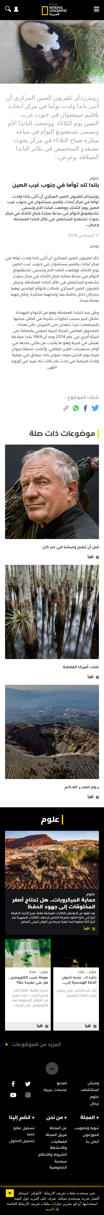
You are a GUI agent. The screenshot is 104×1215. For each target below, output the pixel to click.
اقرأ (90, 557)
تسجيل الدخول (22, 1141)
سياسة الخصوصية (58, 1164)
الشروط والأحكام (52, 1154)
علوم (90, 894)
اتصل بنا (92, 1141)
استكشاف (90, 1090)
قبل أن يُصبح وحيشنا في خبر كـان (70, 547)
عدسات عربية (55, 1090)
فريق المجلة (56, 1135)
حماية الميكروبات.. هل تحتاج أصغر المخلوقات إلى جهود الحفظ (53, 903)
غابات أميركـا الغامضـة (81, 667)
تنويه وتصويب (86, 1128)
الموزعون (91, 1135)
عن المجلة (58, 1128)
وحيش (93, 1083)
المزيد (49, 1209)
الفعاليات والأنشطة (58, 1144)
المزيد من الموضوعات (36, 1044)
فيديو (62, 1083)
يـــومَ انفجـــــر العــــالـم (82, 787)
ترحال (94, 1103)
